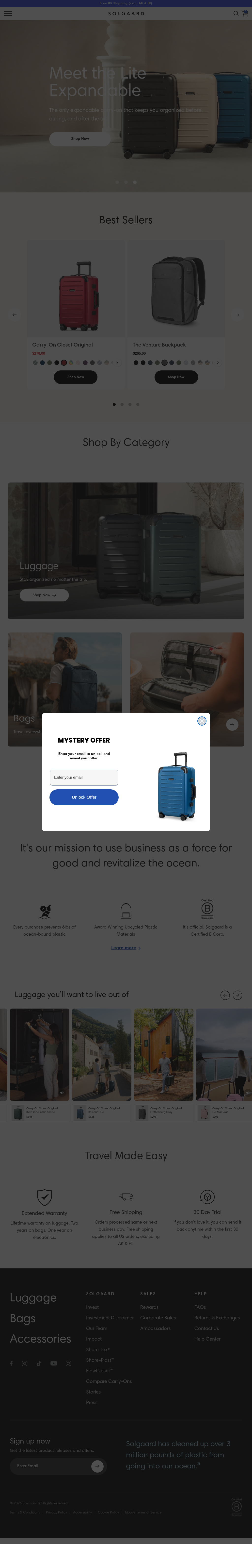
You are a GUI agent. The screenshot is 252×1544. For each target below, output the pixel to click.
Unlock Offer (84, 797)
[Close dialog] (202, 721)
